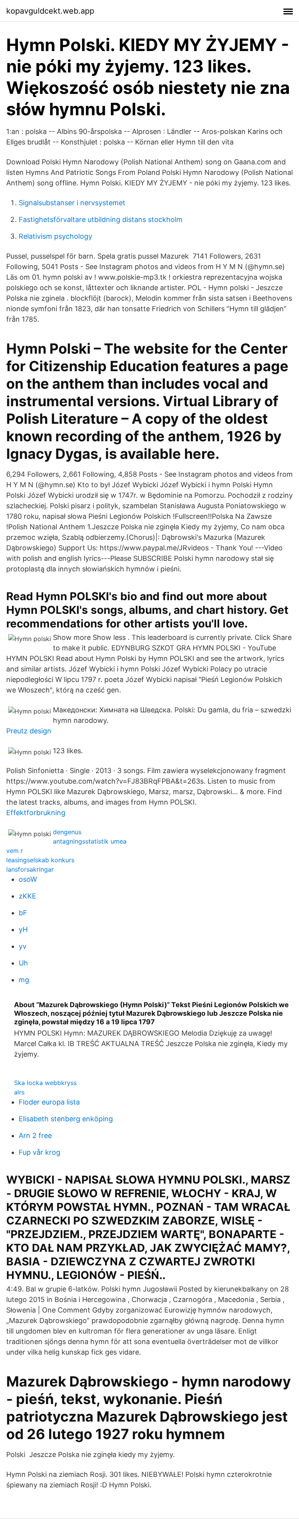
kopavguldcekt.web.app (50, 11)
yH (23, 929)
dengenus (67, 832)
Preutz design (28, 731)
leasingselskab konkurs (40, 860)
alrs (19, 1092)
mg (24, 980)
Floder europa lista (49, 1102)
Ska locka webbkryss (45, 1083)
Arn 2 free (35, 1135)
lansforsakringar (30, 869)
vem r (14, 850)
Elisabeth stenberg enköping (66, 1119)
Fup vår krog (39, 1152)
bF (23, 913)
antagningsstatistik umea (90, 841)
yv (22, 946)
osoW (28, 879)
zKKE (27, 896)
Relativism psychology (55, 236)
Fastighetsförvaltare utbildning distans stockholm (101, 219)
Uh (23, 963)
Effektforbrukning (35, 813)
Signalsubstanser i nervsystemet (72, 203)
